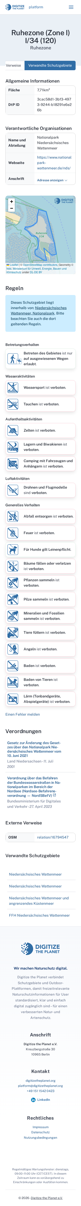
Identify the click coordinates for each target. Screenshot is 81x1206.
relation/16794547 (53, 837)
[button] (71, 7)
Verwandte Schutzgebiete (50, 65)
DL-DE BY (36, 272)
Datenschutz (40, 1132)
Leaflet (13, 265)
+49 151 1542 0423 (40, 1091)
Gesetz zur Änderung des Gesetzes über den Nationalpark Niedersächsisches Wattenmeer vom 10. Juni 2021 (34, 749)
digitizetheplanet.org (41, 1080)
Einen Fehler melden (22, 714)
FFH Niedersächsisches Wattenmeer (39, 915)
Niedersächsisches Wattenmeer (35, 874)
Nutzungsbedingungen (40, 1137)
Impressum (41, 1127)
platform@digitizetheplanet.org (40, 1086)
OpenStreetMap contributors (40, 265)
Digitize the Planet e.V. (47, 1198)
